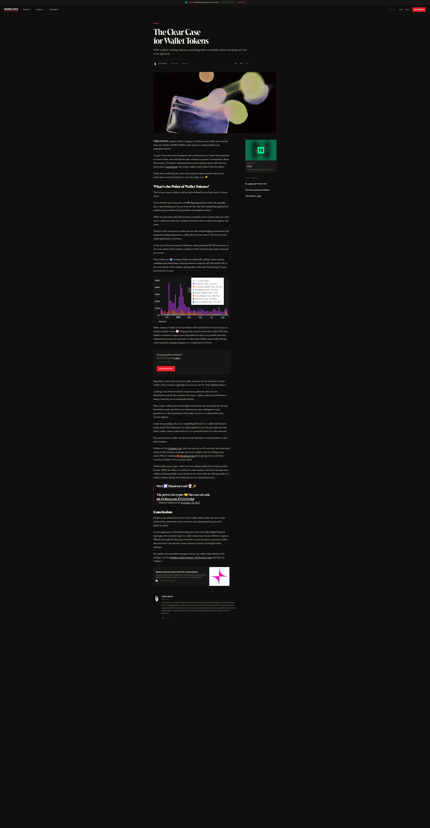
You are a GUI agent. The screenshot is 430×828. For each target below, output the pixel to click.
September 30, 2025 (190, 503)
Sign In (407, 9)
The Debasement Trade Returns (257, 190)
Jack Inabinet (162, 63)
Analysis (39, 9)
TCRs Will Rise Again (253, 196)
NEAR (191, 2)
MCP (401, 9)
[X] (163, 618)
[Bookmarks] (235, 63)
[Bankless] (11, 9)
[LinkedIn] (168, 618)
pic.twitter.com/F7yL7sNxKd (175, 499)
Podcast (26, 9)
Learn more (241, 2)
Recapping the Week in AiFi (255, 184)
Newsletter (54, 9)
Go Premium (419, 9)
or (177, 358)
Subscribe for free (166, 368)
